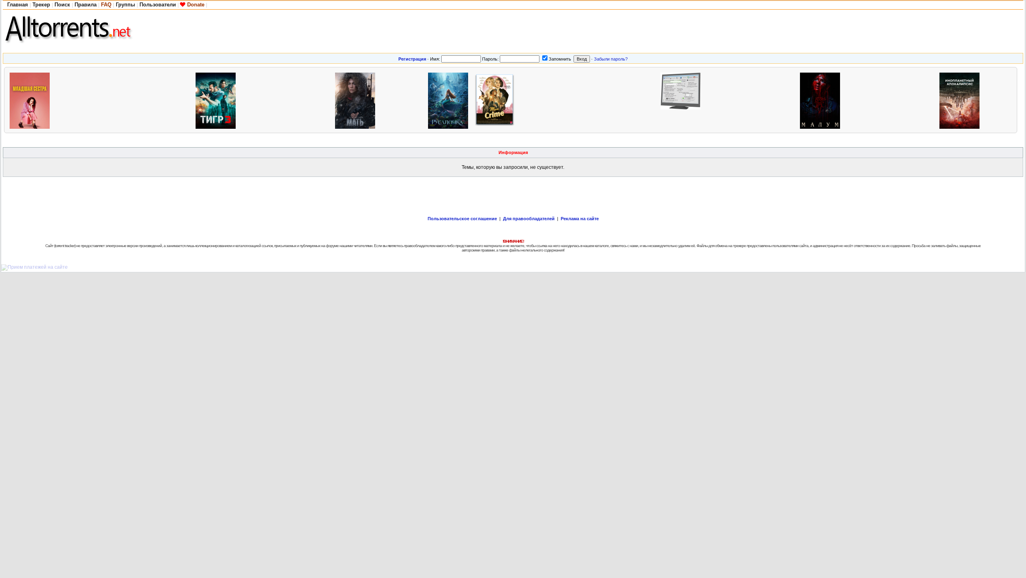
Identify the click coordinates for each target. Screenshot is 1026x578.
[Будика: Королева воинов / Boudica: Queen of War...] (775, 99)
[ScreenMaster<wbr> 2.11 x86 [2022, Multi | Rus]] (682, 99)
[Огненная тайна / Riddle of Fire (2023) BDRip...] (729, 99)
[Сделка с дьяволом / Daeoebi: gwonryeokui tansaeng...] (543, 99)
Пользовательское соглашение (462, 218)
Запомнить (560, 59)
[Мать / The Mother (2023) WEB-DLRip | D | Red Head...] (357, 99)
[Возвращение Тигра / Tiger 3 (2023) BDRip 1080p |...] (217, 99)
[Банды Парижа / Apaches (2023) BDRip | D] (403, 99)
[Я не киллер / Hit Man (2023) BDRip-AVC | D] (636, 99)
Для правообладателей (529, 218)
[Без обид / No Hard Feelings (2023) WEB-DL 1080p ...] (589, 99)
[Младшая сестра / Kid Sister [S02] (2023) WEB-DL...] (31, 99)
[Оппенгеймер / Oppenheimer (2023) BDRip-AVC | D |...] (915, 99)
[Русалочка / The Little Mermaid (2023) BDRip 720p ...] (450, 99)
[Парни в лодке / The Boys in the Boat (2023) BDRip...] (124, 99)
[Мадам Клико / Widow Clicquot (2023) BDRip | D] (171, 99)
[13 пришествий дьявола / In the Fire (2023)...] (310, 99)
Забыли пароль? (611, 59)
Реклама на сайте (580, 218)
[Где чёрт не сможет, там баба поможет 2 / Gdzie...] (868, 99)
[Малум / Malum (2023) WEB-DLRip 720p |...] (822, 99)
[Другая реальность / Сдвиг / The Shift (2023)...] (264, 99)
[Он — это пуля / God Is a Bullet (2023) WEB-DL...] (78, 99)
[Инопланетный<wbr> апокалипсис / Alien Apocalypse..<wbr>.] (961, 99)
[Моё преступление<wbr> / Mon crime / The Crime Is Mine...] (496, 99)
